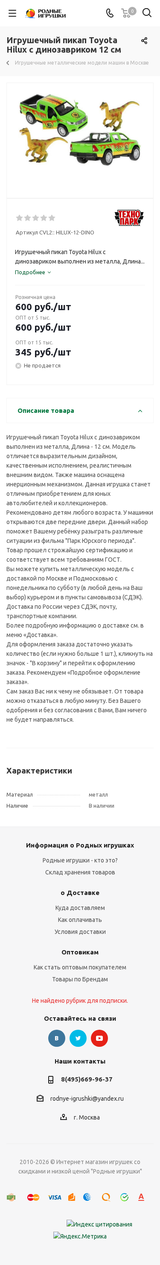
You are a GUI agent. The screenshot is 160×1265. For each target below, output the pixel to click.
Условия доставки (80, 931)
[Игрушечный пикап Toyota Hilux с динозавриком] (80, 137)
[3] (36, 218)
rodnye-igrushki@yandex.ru (87, 1098)
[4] (44, 218)
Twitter (78, 1038)
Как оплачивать (80, 919)
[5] (52, 218)
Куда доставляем (80, 907)
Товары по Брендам (80, 979)
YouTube (99, 1038)
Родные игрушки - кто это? (80, 860)
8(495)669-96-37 (87, 1079)
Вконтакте (56, 1038)
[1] (20, 218)
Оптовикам (80, 952)
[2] (28, 218)
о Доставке (80, 892)
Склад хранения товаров (80, 872)
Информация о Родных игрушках (80, 845)
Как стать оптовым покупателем (80, 967)
